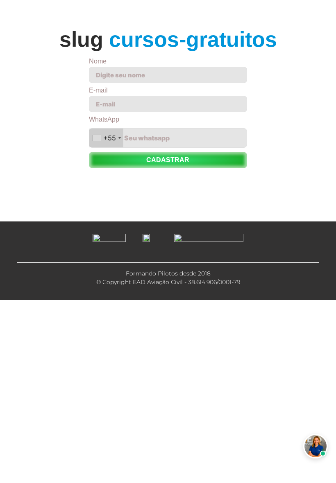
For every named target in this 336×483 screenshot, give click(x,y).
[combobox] (106, 138)
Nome (98, 61)
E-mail (98, 90)
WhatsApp (104, 119)
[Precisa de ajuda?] (315, 446)
